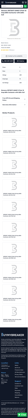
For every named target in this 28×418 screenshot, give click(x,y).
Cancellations (18, 395)
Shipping (17, 392)
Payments (17, 390)
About (16, 365)
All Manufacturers (20, 372)
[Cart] (25, 2)
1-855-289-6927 (4, 368)
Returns (17, 397)
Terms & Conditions (20, 377)
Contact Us (18, 383)
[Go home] (12, 334)
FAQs (16, 388)
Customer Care (19, 386)
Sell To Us (17, 367)
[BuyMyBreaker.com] (11, 2)
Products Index (19, 370)
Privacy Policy (19, 374)
